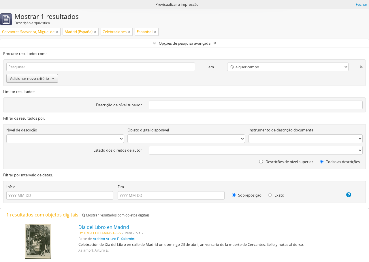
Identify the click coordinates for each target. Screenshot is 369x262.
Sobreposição (249, 195)
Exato (279, 195)
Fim (121, 186)
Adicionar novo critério (29, 78)
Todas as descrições (342, 161)
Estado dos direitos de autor (117, 150)
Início (11, 186)
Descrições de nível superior (289, 161)
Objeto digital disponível (148, 130)
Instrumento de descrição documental (281, 130)
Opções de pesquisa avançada (184, 43)
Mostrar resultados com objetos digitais (117, 215)
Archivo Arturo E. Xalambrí (114, 238)
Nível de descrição (21, 130)
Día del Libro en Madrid (103, 227)
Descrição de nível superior (119, 105)
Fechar (361, 4)
